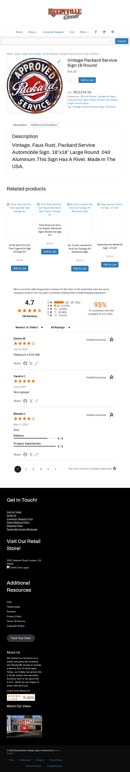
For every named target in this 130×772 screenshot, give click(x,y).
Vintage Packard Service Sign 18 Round (94, 106)
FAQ (9, 602)
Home (19, 32)
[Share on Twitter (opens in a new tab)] (31, 363)
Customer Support (53, 32)
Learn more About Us (18, 690)
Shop (31, 32)
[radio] (65, 302)
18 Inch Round (50, 54)
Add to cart (87, 80)
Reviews (11, 611)
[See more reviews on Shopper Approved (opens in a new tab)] (36, 363)
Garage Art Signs (107, 96)
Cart (72, 32)
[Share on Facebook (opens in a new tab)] (25, 363)
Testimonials (13, 606)
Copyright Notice (16, 626)
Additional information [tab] (44, 124)
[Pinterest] (113, 32)
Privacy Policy (14, 616)
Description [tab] (20, 124)
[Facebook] (96, 32)
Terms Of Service (16, 621)
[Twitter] (104, 32)
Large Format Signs (31, 54)
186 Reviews (34, 316)
